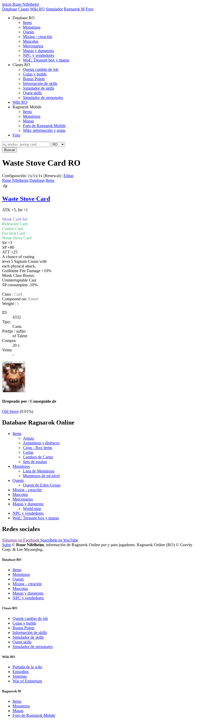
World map (32, 508)
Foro (89, 9)
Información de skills (40, 83)
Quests (28, 32)
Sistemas (19, 676)
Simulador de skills (38, 88)
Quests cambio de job (40, 69)
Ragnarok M (74, 9)
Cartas (28, 452)
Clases (23, 9)
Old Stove (10, 411)
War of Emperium (27, 681)
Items (27, 22)
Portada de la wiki (27, 667)
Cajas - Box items (37, 447)
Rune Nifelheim (15, 180)
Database (9, 9)
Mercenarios (33, 46)
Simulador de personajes (43, 97)
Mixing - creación (37, 36)
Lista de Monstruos (38, 471)
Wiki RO (37, 9)
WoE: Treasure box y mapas (46, 60)
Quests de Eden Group (41, 485)
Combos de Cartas (38, 457)
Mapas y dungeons (38, 50)
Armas (28, 438)
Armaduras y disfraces (41, 443)
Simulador (54, 9)
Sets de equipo (35, 461)
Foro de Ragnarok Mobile (44, 125)
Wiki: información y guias (44, 130)
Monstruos (31, 27)
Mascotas (30, 41)
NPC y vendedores (38, 55)
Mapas (28, 121)
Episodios (20, 671)
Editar (68, 175)
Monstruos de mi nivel (41, 476)
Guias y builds (35, 74)
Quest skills (32, 93)
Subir (6, 545)
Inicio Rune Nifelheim (20, 4)
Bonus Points (34, 79)
